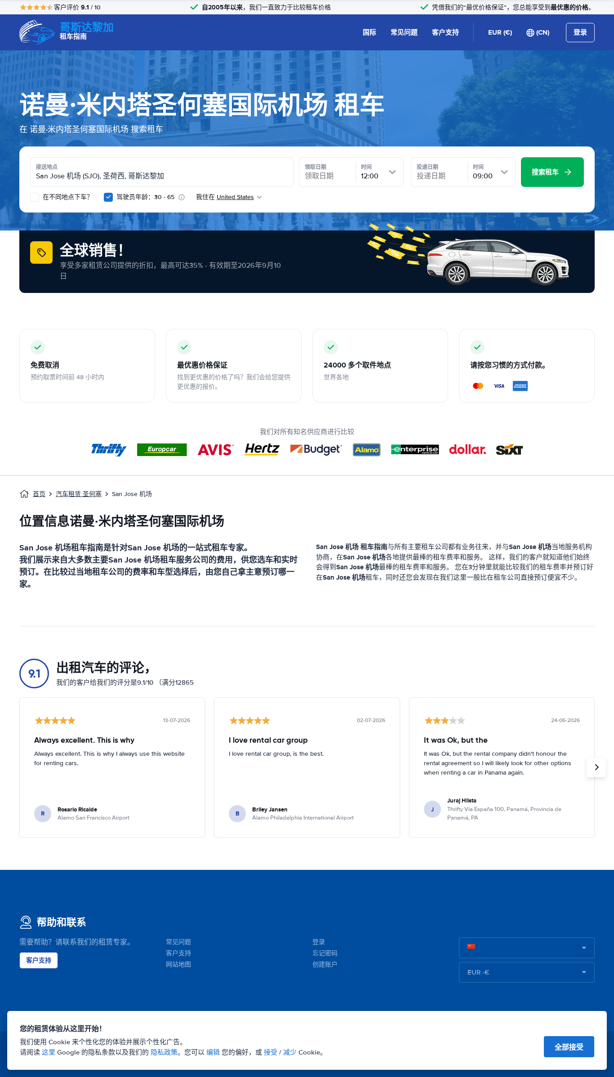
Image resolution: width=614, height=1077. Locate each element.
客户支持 (445, 32)
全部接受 (569, 1047)
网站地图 (178, 964)
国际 (369, 32)
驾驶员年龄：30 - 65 (145, 197)
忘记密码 (325, 953)
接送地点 (47, 167)
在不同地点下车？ (67, 197)
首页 (39, 494)
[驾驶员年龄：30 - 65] (108, 197)
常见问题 (404, 32)
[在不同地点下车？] (34, 197)
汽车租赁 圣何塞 (79, 494)
